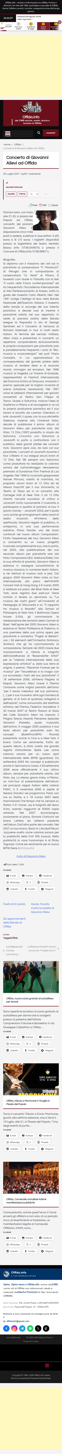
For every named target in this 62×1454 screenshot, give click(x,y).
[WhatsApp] (30, 1328)
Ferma (22, 194)
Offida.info (31, 117)
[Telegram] (22, 1328)
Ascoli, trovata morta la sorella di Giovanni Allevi (42, 908)
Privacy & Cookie (31, 1341)
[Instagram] (14, 1328)
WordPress (46, 1378)
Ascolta (11, 194)
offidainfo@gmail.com (17, 1321)
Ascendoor (24, 1378)
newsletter (50, 133)
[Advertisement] (31, 66)
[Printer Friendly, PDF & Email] (43, 205)
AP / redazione (32, 174)
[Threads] (46, 1328)
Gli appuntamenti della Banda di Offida (14, 922)
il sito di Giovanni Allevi (31, 856)
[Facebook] (6, 1328)
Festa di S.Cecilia (14, 904)
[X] (38, 1328)
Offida (6, 935)
